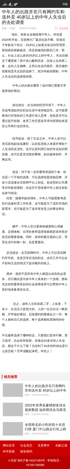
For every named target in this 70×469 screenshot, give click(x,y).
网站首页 (9, 445)
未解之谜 (61, 445)
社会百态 (26, 445)
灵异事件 (44, 445)
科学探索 (9, 451)
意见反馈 (63, 28)
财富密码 (26, 451)
